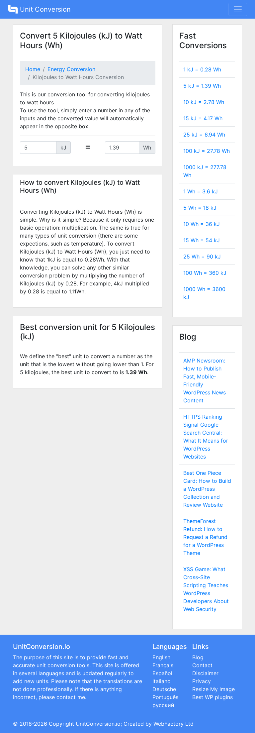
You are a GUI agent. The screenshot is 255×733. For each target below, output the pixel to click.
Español (162, 673)
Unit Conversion (44, 9)
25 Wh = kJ (202, 256)
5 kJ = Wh (202, 85)
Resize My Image (213, 689)
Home (32, 69)
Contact (202, 665)
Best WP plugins (212, 697)
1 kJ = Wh (202, 69)
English (161, 657)
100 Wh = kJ (204, 272)
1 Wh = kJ (200, 191)
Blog (198, 657)
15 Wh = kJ (201, 240)
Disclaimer (205, 673)
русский (163, 705)
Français (162, 665)
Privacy (201, 681)
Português (165, 697)
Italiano (161, 681)
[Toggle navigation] (237, 9)
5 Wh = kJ (199, 207)
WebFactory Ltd (173, 723)
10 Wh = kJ (201, 224)
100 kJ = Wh (206, 151)
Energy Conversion (71, 69)
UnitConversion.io (98, 723)
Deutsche (164, 689)
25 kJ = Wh (204, 134)
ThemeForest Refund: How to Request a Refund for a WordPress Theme (205, 537)
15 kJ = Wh (202, 118)
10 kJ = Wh (203, 102)
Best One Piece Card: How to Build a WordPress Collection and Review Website (207, 489)
